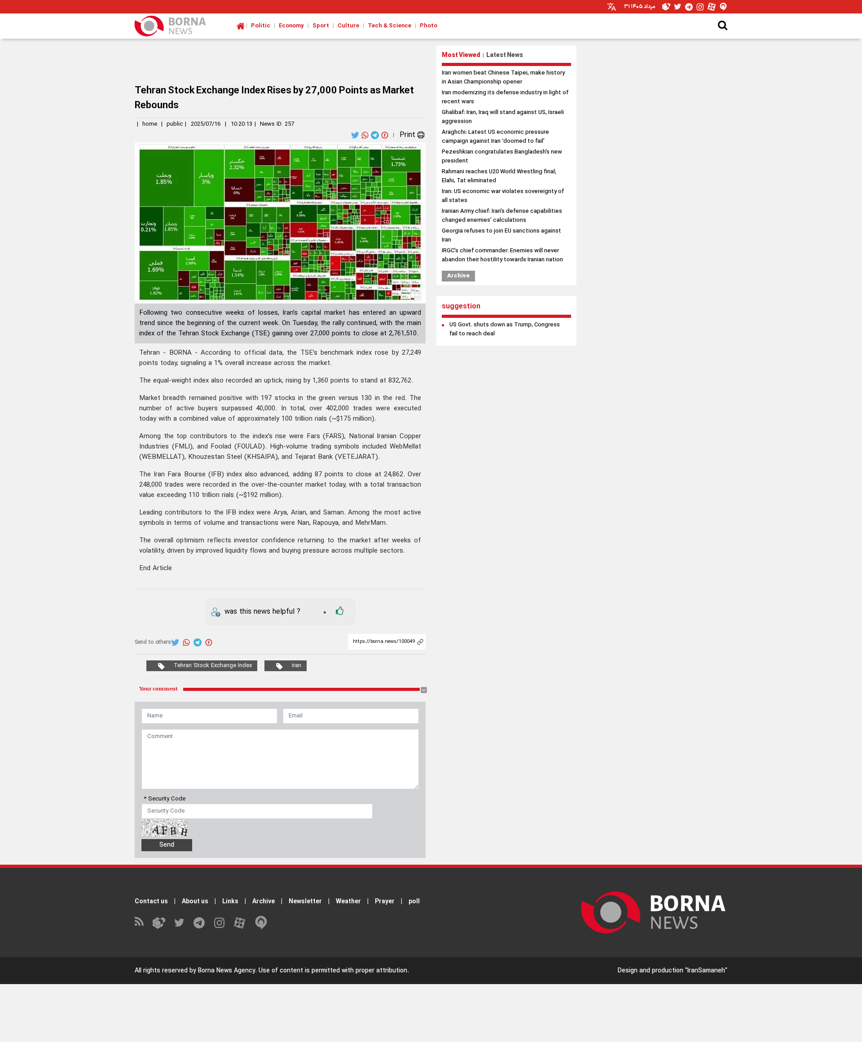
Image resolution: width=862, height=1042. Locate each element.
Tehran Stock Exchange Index (213, 665)
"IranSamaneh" (706, 971)
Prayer (385, 901)
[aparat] (712, 7)
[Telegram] (689, 7)
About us (195, 901)
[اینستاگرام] (219, 922)
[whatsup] (366, 135)
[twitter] (356, 135)
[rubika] (666, 7)
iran (296, 665)
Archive (458, 276)
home (149, 124)
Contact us (151, 901)
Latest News (504, 55)
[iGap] (723, 7)
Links (230, 901)
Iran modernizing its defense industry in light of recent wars (505, 97)
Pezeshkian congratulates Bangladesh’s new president (502, 157)
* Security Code (164, 799)
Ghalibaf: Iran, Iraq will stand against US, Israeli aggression (503, 117)
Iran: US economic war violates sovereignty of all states (503, 196)
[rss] (139, 923)
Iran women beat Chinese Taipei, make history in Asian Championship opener (503, 78)
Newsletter (305, 901)
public (175, 124)
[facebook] (386, 135)
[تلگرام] (199, 922)
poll (414, 901)
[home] (240, 26)
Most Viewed (461, 55)
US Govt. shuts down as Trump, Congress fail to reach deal (504, 330)
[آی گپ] (261, 923)
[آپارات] (239, 922)
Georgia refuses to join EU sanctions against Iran (501, 236)
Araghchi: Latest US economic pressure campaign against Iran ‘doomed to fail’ (495, 137)
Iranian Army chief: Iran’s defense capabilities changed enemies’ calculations (502, 216)
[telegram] (376, 135)
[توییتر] (179, 922)
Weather (348, 901)
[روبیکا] (159, 923)
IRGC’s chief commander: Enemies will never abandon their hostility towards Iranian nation (502, 255)
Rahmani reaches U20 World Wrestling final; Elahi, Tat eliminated (499, 176)
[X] (678, 7)
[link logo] (170, 26)
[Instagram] (700, 7)
